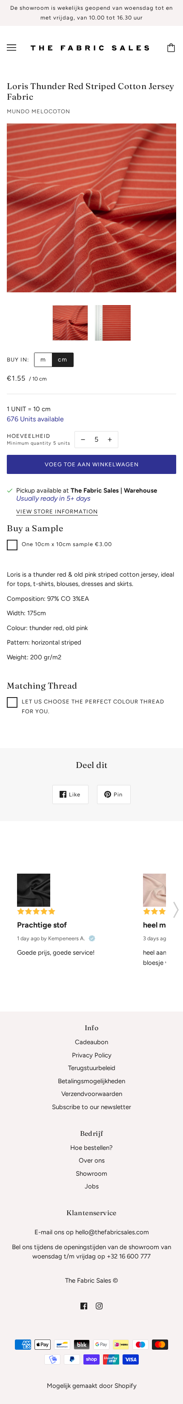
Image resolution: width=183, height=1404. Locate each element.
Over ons (92, 1160)
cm (62, 359)
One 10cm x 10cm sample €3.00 (67, 544)
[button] (176, 907)
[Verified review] (92, 938)
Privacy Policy (92, 1055)
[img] (84, 1306)
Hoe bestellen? (91, 1148)
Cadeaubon (91, 1042)
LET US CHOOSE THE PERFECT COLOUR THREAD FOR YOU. (93, 706)
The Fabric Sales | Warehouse (114, 490)
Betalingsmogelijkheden (91, 1081)
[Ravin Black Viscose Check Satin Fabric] (33, 890)
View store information (57, 512)
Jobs (92, 1186)
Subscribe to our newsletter (91, 1107)
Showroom (91, 1173)
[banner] (90, 47)
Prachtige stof (42, 925)
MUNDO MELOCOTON (38, 111)
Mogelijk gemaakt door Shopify (92, 1386)
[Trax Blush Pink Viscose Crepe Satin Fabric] (159, 890)
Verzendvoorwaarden (91, 1094)
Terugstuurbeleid (91, 1068)
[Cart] (172, 47)
